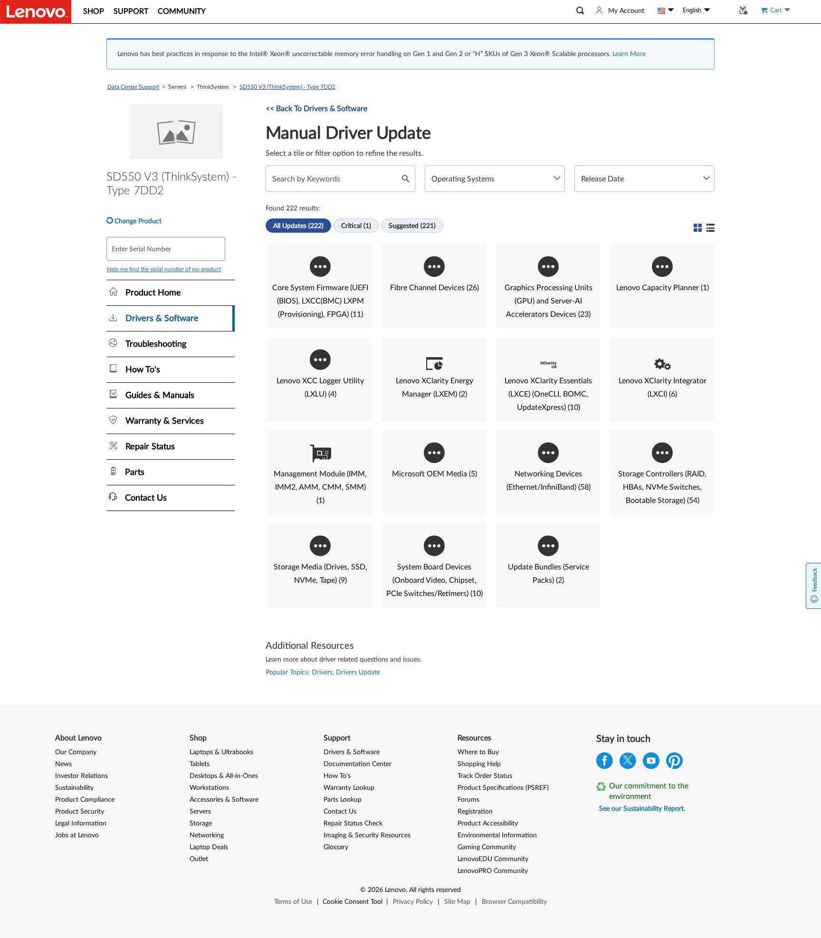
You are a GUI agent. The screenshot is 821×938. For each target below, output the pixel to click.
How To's (337, 776)
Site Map (457, 902)
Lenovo (395, 890)
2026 (375, 890)
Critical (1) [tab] (356, 226)
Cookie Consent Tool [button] (352, 902)
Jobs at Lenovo (77, 835)
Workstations (209, 788)
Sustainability (74, 788)
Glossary (336, 847)
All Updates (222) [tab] (298, 226)
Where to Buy (478, 752)
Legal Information (80, 823)
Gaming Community (487, 847)
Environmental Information (497, 835)
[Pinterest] (674, 763)
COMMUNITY (182, 11)
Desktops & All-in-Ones (224, 776)
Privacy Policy (413, 902)
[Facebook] (604, 763)
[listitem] (320, 286)
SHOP (93, 11)
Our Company (75, 752)
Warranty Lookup (349, 788)
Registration (475, 811)
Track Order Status (485, 776)
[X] (628, 763)
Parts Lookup (343, 799)
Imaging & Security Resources (367, 835)
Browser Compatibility (514, 902)
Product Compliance (85, 799)
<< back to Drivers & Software (316, 109)
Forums (468, 799)
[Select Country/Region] (666, 10)
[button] (580, 11)
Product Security (79, 811)
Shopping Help (479, 764)
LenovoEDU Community (493, 859)
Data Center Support (133, 87)
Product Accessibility (488, 823)
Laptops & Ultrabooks (221, 752)
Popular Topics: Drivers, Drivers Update (323, 672)
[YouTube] (651, 763)
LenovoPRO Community (493, 871)
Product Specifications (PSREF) (503, 788)
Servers (200, 811)
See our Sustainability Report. (642, 808)
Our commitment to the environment (648, 791)
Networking (207, 835)
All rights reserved (435, 890)
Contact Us (340, 811)
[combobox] (495, 178)
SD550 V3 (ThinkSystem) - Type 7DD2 (287, 87)
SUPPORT (131, 11)
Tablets (200, 764)
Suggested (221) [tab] (412, 226)
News (63, 764)
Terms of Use (293, 902)
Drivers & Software (352, 752)
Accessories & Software (224, 799)
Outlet (199, 859)
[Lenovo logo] (35, 12)
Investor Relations (81, 776)
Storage (201, 823)
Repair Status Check (353, 823)
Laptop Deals (209, 847)
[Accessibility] (722, 10)
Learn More (629, 54)
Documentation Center (357, 764)
